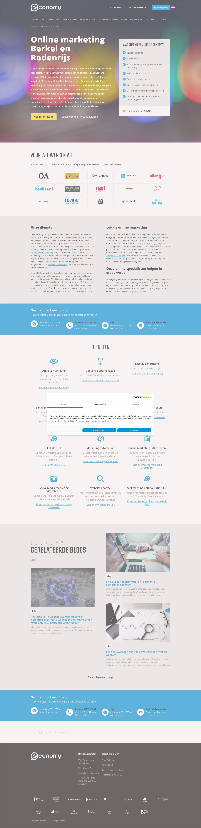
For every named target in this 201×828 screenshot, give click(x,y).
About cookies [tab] (100, 405)
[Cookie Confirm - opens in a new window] (142, 397)
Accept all (134, 430)
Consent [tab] (64, 405)
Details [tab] (136, 405)
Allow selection (99, 430)
